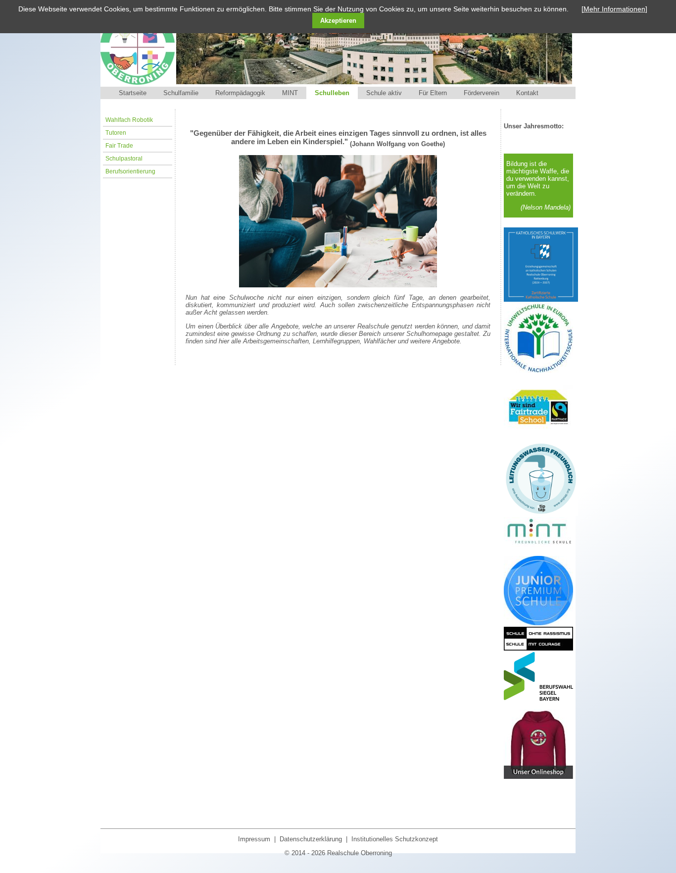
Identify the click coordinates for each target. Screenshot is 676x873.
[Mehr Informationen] (614, 9)
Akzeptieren (338, 20)
